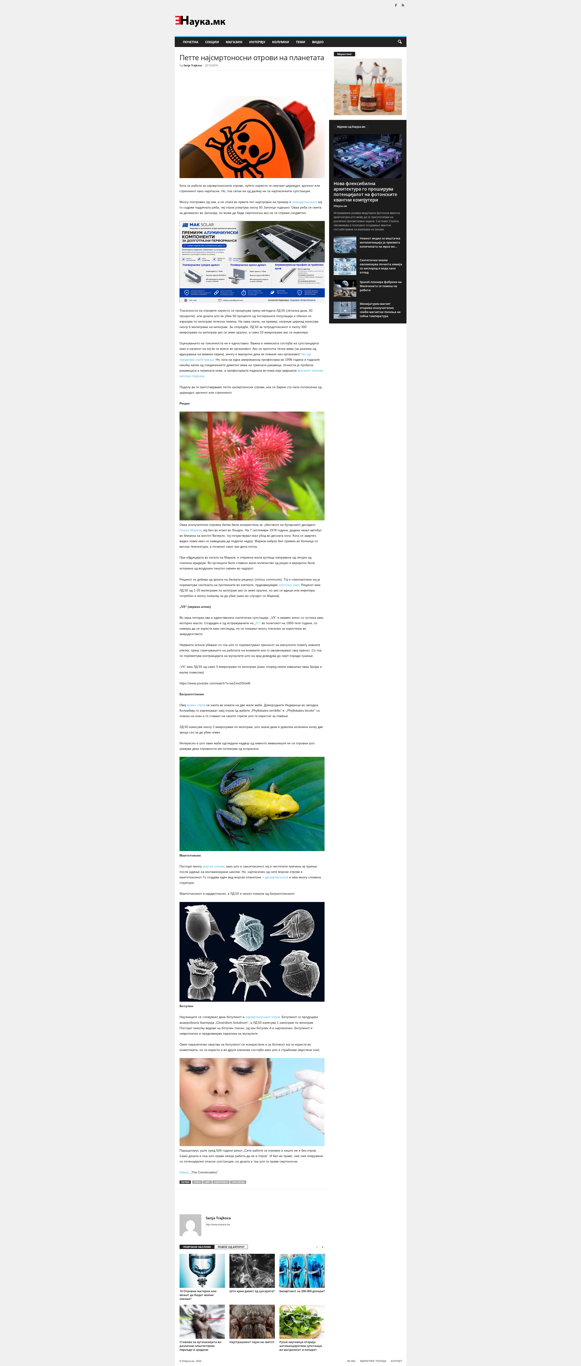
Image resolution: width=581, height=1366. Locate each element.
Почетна (190, 42)
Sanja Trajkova (193, 65)
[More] (221, 84)
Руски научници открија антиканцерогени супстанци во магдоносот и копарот (300, 1346)
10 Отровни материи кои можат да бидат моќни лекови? (198, 1295)
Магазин (234, 42)
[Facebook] (396, 5)
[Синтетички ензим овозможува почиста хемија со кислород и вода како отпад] (345, 266)
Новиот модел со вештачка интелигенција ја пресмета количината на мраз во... (380, 242)
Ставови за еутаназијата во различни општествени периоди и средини (200, 1346)
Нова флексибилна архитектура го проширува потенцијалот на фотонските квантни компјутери (365, 192)
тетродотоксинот (304, 202)
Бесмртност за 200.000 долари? (302, 1291)
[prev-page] (317, 1247)
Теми (300, 42)
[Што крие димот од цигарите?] (252, 1271)
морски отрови (213, 866)
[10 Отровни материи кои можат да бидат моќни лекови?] (202, 1271)
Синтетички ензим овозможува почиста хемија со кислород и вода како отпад (381, 266)
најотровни (221, 1182)
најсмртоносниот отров (262, 1017)
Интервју (257, 42)
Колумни (280, 42)
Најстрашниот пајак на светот (251, 1342)
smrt (207, 1182)
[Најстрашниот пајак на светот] (252, 1322)
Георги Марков (191, 530)
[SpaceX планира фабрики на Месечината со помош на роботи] (345, 288)
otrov (197, 1182)
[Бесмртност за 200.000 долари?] (302, 1271)
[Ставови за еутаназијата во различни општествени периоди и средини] (202, 1322)
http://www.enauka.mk (218, 1224)
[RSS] (403, 5)
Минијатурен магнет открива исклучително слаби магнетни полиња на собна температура (380, 310)
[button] (400, 42)
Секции (212, 42)
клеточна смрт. (289, 585)
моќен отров (196, 705)
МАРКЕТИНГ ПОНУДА (373, 1361)
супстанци (238, 1182)
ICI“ (258, 623)
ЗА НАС (351, 1361)
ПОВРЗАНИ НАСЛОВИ (197, 1247)
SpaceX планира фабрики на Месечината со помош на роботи (381, 286)
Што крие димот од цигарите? (252, 1291)
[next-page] (322, 1247)
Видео (318, 42)
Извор (184, 1172)
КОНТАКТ (396, 1361)
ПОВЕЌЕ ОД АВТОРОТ (231, 1247)
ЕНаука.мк (340, 206)
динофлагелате (276, 877)
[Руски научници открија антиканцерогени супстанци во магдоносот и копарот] (302, 1322)
